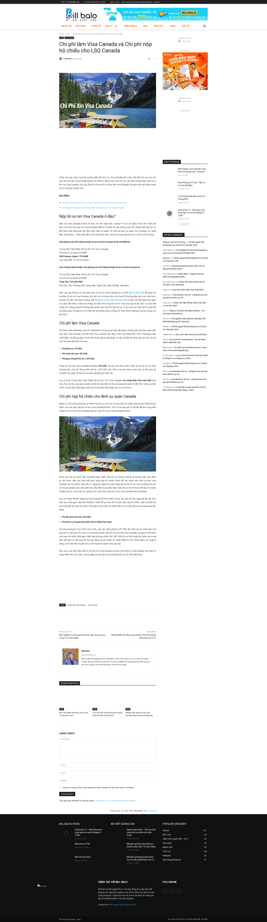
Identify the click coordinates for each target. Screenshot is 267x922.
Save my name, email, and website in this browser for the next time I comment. (98, 787)
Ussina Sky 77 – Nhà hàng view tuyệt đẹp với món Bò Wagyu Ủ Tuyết (191, 213)
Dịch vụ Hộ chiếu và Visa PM (112, 300)
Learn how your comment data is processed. (115, 800)
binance (166, 258)
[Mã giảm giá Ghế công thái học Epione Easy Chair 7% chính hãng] (117, 847)
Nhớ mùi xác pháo (83, 857)
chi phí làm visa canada (76, 605)
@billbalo (150, 810)
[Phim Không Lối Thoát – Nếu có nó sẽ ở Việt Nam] (169, 186)
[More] (130, 66)
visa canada (92, 605)
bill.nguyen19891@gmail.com (123, 904)
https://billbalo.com (88, 655)
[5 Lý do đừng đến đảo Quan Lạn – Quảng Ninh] (169, 199)
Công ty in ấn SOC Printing (174, 242)
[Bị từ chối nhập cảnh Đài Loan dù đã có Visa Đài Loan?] (74, 699)
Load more (184, 224)
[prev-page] (61, 721)
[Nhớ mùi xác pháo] (66, 860)
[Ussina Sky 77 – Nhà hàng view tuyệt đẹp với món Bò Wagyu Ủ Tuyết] (169, 213)
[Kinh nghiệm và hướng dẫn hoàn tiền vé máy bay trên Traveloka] (169, 172)
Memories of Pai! (82, 844)
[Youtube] (206, 2)
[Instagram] (202, 2)
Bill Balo (68, 59)
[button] (204, 26)
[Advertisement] (107, 149)
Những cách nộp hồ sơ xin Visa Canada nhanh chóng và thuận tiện (94, 202)
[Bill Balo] (61, 58)
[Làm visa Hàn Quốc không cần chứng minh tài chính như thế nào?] (107, 699)
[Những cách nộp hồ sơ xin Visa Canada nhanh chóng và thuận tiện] (141, 699)
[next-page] (65, 721)
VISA (68, 34)
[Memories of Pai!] (66, 847)
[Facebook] (198, 2)
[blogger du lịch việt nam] (81, 14)
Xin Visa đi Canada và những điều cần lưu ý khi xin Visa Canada (93, 207)
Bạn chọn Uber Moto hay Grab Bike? (188, 289)
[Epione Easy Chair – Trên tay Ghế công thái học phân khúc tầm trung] (117, 833)
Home (61, 34)
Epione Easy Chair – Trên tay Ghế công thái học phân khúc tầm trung (141, 832)
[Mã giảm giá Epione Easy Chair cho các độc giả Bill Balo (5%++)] (117, 860)
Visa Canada (69, 38)
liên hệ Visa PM (136, 292)
